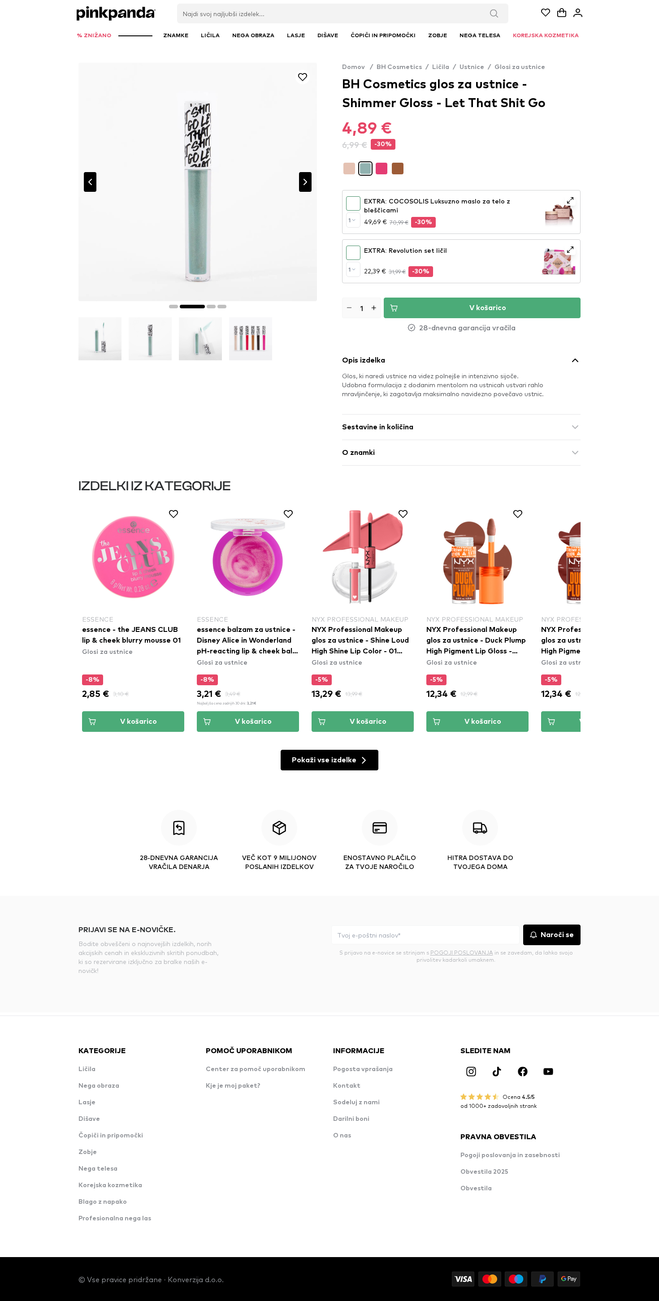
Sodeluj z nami (356, 1102)
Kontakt (346, 1086)
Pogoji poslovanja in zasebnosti (510, 1155)
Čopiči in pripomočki (110, 1135)
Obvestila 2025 (484, 1172)
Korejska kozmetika (110, 1185)
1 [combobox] (349, 220)
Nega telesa (97, 1169)
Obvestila (476, 1188)
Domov (357, 67)
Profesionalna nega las (114, 1218)
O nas (342, 1135)
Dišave (89, 1119)
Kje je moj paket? (233, 1086)
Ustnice (472, 67)
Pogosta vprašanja (363, 1069)
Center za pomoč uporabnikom (255, 1069)
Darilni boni (351, 1119)
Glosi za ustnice (519, 67)
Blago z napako (102, 1202)
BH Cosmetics (399, 67)
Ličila (440, 67)
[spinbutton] (361, 308)
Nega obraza (98, 1086)
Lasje (86, 1102)
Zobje (87, 1152)
